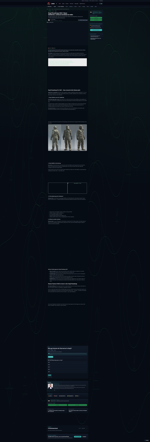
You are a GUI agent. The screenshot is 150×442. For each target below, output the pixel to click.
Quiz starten (51, 356)
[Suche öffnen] (97, 3)
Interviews (71, 3)
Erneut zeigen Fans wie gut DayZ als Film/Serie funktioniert (59, 64)
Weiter (50, 375)
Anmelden (84, 436)
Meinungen (76, 3)
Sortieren (80, 428)
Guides (63, 3)
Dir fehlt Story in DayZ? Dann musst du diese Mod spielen (59, 63)
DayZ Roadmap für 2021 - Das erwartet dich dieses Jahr (95, 36)
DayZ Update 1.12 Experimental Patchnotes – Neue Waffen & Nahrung (61, 62)
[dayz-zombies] (67, 246)
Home (57, 4)
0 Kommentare (60, 20)
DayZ (50, 50)
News (60, 3)
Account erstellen (77, 436)
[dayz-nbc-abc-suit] (67, 137)
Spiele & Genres (82, 3)
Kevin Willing (53, 19)
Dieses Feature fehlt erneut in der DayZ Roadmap (96, 39)
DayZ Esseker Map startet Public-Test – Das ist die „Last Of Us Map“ (61, 61)
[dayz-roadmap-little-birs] (67, 317)
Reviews (67, 3)
